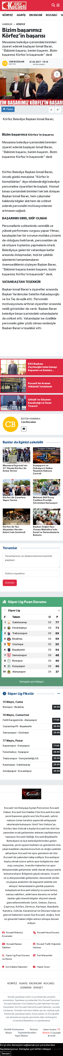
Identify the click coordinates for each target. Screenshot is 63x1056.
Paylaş (9, 109)
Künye (8, 1033)
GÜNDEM (26, 987)
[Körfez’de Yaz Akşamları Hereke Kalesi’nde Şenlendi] (16, 516)
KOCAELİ (51, 15)
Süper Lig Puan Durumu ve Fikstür (16, 957)
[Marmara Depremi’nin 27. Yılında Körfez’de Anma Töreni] (16, 455)
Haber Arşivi (43, 967)
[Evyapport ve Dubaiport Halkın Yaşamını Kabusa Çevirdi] (46, 455)
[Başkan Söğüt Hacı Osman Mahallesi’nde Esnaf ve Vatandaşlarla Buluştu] (46, 516)
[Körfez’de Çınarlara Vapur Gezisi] (16, 487)
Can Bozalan (28, 422)
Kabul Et (57, 1049)
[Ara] (53, 5)
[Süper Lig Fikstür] (58, 693)
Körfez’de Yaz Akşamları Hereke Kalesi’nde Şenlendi (14, 529)
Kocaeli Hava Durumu (48, 932)
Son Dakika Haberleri (16, 967)
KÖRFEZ (7, 15)
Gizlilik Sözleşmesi (14, 1030)
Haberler (7, 24)
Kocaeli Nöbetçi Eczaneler (12, 934)
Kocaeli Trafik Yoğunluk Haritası (47, 946)
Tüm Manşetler (44, 955)
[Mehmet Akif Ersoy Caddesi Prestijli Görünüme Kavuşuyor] (46, 487)
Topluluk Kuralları (27, 1033)
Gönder (10, 582)
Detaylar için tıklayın (32, 681)
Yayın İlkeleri (21, 1036)
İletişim (34, 1030)
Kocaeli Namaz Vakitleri (12, 946)
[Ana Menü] (58, 5)
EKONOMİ (35, 15)
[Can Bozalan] (10, 424)
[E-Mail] (23, 429)
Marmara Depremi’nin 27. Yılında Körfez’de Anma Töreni (15, 468)
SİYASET (38, 987)
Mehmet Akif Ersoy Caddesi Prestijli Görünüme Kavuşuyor (45, 500)
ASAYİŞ (21, 15)
